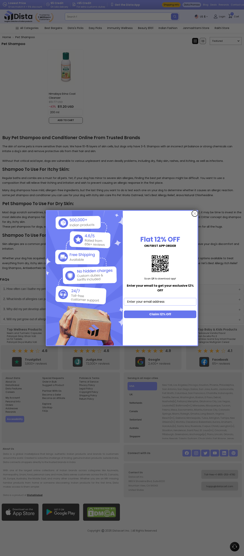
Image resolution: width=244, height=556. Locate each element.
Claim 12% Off (160, 314)
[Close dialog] (195, 213)
